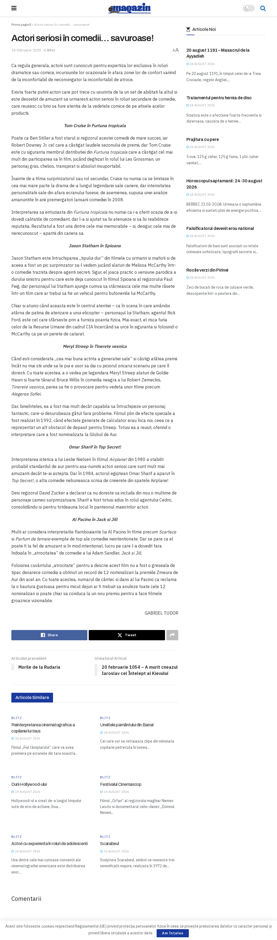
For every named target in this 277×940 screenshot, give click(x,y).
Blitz (51, 50)
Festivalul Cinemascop (120, 784)
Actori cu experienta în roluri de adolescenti (49, 843)
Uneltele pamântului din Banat (127, 725)
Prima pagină (21, 24)
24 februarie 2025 (26, 50)
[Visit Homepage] (129, 8)
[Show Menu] (14, 8)
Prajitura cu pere (202, 139)
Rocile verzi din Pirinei (207, 270)
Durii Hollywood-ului (29, 784)
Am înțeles (172, 933)
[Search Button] (263, 8)
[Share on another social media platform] (172, 635)
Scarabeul (109, 843)
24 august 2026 (202, 64)
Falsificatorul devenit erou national (220, 228)
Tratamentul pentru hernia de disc (219, 97)
